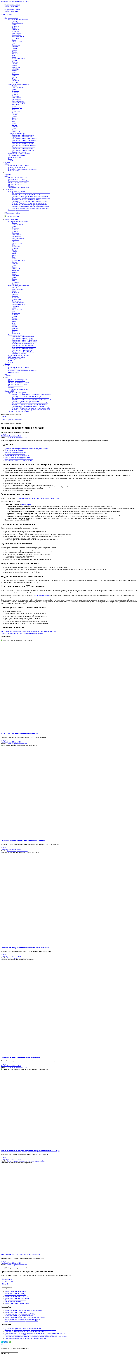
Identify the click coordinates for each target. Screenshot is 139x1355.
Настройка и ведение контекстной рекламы (22, 370)
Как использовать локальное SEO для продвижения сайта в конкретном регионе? (31, 1335)
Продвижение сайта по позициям (23, 336)
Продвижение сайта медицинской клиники (19, 1315)
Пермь (14, 226)
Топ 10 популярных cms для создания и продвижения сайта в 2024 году (30, 1151)
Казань (14, 267)
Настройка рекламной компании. (15, 452)
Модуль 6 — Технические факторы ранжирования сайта (30, 403)
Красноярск (16, 246)
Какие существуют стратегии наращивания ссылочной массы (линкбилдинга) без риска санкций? (36, 1336)
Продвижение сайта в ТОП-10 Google (24, 342)
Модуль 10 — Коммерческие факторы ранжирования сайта (31, 410)
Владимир (15, 282)
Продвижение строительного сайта (23, 348)
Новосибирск (16, 235)
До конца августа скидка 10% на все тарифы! (15, 1)
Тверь (14, 280)
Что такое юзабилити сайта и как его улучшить (20, 1254)
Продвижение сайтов (11, 219)
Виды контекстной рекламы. (14, 450)
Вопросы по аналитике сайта (17, 384)
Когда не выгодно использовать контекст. (18, 457)
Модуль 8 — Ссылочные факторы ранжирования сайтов (30, 406)
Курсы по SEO (9, 391)
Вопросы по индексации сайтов (18, 382)
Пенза (14, 277)
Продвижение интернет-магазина (23, 345)
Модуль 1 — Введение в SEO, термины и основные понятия (31, 394)
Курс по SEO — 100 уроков (17, 393)
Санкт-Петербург (17, 224)
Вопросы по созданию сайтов (18, 379)
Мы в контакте (7, 1279)
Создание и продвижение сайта (18, 285)
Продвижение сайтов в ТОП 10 (18, 367)
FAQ (6, 377)
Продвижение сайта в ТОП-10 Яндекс (24, 340)
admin (3, 434)
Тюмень (14, 253)
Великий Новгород (18, 260)
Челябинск (15, 240)
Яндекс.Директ (26, 504)
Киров (14, 274)
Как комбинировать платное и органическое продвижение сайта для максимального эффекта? (35, 1333)
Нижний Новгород (18, 238)
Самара (14, 251)
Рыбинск (15, 229)
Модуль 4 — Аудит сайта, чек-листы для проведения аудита (31, 399)
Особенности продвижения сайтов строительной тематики (25, 948)
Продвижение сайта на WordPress (23, 352)
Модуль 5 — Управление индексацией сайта (26, 401)
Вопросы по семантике (15, 386)
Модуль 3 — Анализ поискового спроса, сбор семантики (30, 398)
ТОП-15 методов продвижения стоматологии (19, 733)
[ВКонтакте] (4, 1342)
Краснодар (15, 233)
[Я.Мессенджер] (2, 1342)
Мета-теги (11, 387)
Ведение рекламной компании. (15, 454)
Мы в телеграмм (7, 1281)
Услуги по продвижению (16, 335)
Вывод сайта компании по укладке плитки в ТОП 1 (21, 1321)
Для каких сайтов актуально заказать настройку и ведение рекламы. (27, 448)
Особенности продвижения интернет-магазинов (20, 1057)
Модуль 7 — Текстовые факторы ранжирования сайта (29, 404)
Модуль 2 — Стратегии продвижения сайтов (26, 396)
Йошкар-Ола (16, 268)
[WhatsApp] (10, 1342)
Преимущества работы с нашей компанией (18, 460)
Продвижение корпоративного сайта (24, 347)
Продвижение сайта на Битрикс (22, 350)
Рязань (14, 258)
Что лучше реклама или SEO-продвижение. (19, 459)
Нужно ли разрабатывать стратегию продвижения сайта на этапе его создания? (30, 1330)
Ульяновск (15, 275)
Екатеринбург (16, 236)
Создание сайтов (13, 372)
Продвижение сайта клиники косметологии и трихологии (23, 1310)
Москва (14, 223)
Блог (6, 374)
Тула (13, 257)
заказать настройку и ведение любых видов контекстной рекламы (37, 498)
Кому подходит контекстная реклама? (17, 455)
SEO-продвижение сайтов (16, 381)
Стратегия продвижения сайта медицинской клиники (23, 841)
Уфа (13, 245)
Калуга (14, 262)
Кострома (15, 284)
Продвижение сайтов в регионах (19, 355)
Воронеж (15, 248)
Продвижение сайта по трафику (22, 338)
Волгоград (15, 231)
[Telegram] (7, 1342)
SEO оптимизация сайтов (16, 357)
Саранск (14, 265)
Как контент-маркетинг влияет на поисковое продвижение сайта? (26, 1338)
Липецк (14, 279)
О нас (10, 360)
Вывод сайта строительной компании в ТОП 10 (20, 1314)
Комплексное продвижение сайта (23, 343)
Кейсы (7, 365)
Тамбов (14, 272)
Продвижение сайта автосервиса (15, 1312)
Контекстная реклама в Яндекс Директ (17, 1303)
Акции (10, 362)
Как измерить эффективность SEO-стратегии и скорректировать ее (26, 1331)
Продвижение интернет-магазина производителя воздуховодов (25, 1317)
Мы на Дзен (6, 1284)
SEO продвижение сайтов (13, 1301)
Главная (3, 416)
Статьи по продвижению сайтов (11, 420)
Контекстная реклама (19, 353)
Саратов (14, 250)
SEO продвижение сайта (42, 595)
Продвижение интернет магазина (15, 1300)
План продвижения (14, 359)
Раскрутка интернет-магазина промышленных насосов (22, 1319)
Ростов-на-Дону (17, 243)
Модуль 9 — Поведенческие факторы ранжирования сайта (31, 408)
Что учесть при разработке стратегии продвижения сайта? (23, 1328)
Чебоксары (15, 270)
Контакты (8, 376)
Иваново (15, 263)
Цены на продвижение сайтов (18, 221)
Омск (14, 241)
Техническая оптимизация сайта (18, 389)
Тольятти (15, 255)
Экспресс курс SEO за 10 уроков (18, 411)
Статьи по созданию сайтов (36, 1161)
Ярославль (15, 228)
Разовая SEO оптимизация (16, 369)
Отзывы (7, 364)
